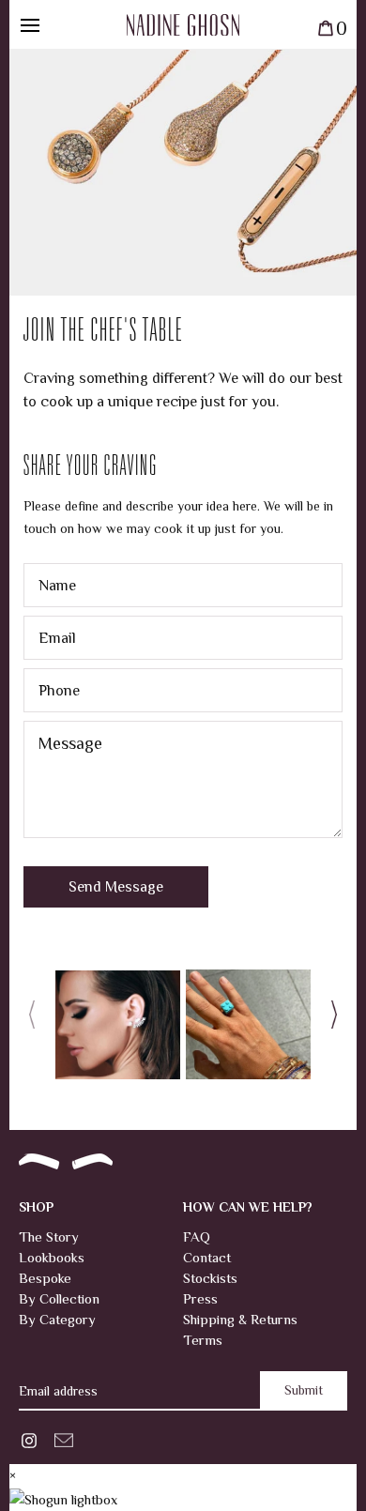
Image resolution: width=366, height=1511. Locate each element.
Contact (207, 1257)
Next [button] (327, 1019)
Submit (303, 1389)
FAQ (196, 1236)
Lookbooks (51, 1257)
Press (200, 1298)
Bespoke (45, 1278)
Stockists (210, 1278)
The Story (49, 1236)
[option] (118, 1019)
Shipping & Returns (240, 1319)
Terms (202, 1340)
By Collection (59, 1298)
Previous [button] (38, 1019)
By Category (57, 1319)
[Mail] (63, 1438)
